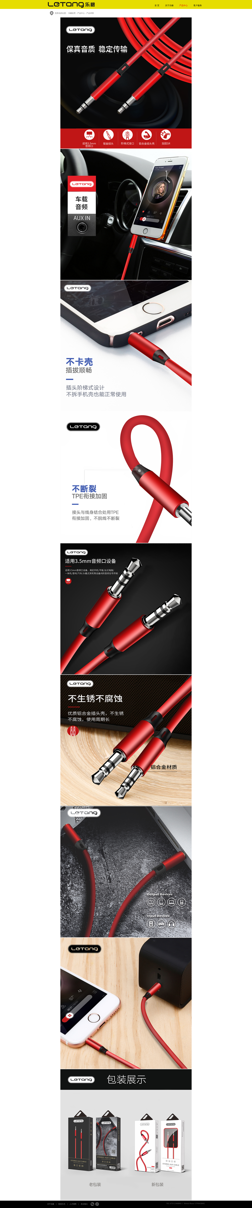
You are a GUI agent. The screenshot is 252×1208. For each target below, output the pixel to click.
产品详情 (90, 13)
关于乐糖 (169, 5)
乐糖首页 (72, 13)
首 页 (157, 5)
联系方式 (61, 1204)
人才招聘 (73, 1204)
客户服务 (197, 5)
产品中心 (183, 5)
